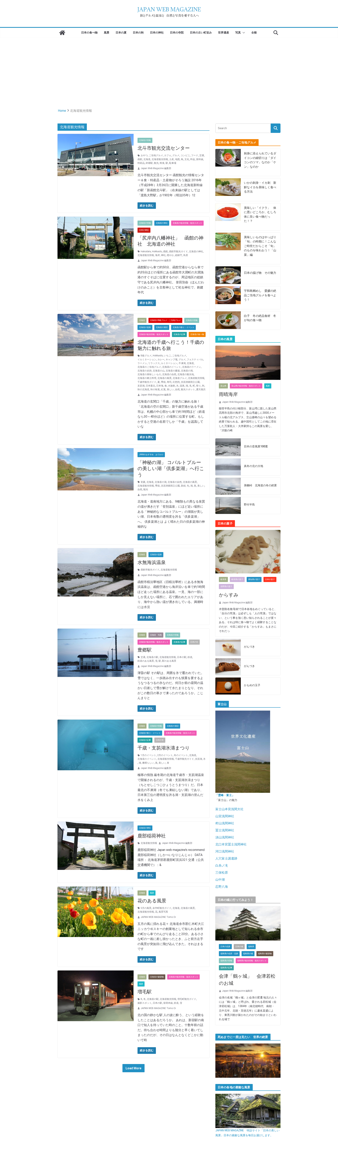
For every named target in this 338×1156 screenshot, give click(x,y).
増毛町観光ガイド (186, 999)
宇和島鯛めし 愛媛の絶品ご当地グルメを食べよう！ (260, 295)
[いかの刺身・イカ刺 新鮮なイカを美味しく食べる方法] (228, 189)
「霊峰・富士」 (225, 795)
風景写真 (163, 911)
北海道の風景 (164, 378)
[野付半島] (228, 505)
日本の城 (239, 946)
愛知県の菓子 (254, 579)
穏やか (170, 255)
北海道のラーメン (191, 367)
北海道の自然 (169, 374)
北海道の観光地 (185, 374)
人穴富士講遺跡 (226, 858)
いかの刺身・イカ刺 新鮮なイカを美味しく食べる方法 (260, 187)
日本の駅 (181, 657)
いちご (167, 355)
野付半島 (249, 504)
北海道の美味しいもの (149, 374)
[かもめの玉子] (228, 686)
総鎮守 (178, 255)
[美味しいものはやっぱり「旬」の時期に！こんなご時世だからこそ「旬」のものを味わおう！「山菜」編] (228, 248)
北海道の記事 (179, 334)
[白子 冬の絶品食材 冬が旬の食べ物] (228, 320)
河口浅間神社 (224, 851)
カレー (161, 359)
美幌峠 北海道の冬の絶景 (260, 485)
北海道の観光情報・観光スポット (187, 223)
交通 (201, 155)
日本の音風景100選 (256, 446)
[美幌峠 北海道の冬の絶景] (228, 486)
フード (194, 155)
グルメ (175, 155)
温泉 (182, 385)
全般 (254, 32)
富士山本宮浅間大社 (229, 809)
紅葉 (163, 389)
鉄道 (190, 657)
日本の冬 (194, 642)
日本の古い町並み (201, 32)
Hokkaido (157, 251)
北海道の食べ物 (197, 334)
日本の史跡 (225, 946)
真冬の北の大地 (253, 466)
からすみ (228, 595)
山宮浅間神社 (224, 816)
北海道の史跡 (145, 370)
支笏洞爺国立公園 (190, 382)
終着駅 (149, 163)
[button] (243, 33)
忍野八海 (221, 886)
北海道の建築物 (157, 977)
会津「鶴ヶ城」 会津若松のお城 (247, 979)
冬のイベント (181, 755)
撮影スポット (145, 1003)
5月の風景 (146, 908)
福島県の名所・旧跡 (229, 953)
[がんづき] (228, 647)
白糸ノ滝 (221, 865)
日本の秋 (138, 32)
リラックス (154, 363)
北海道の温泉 (145, 327)
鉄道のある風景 (146, 661)
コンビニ (185, 155)
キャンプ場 (171, 359)
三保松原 (221, 872)
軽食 (162, 163)
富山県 (223, 386)
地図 (177, 159)
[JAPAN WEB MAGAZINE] (62, 32)
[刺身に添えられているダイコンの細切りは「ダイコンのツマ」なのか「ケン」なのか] (228, 162)
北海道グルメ (180, 378)
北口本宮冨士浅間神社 (231, 844)
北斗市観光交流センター (164, 148)
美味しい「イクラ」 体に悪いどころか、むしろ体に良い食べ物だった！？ (260, 214)
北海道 (146, 159)
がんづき (249, 646)
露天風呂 (201, 389)
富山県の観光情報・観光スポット (246, 386)
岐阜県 (223, 579)
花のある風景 (152, 901)
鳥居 (185, 255)
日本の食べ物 (89, 32)
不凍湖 (182, 363)
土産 (171, 159)
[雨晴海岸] (247, 363)
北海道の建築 (173, 370)
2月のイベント (165, 755)
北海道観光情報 (160, 159)
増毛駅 (145, 992)
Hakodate (146, 251)
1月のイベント (148, 755)
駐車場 (172, 163)
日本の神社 (157, 32)
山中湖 (220, 879)
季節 (163, 382)
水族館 (171, 385)
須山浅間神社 (224, 837)
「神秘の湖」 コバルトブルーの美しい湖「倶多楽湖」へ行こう (171, 468)
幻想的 (176, 382)
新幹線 (199, 159)
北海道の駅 (152, 657)
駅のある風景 (169, 661)
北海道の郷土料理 (147, 378)
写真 (238, 32)
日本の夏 (121, 32)
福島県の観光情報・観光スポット (252, 961)
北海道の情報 (145, 140)
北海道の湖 (187, 370)
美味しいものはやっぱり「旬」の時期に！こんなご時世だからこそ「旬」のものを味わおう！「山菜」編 (260, 246)
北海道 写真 (156, 635)
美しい (170, 389)
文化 (186, 159)
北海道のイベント (171, 367)
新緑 (183, 485)
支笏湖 (141, 385)
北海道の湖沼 (162, 327)
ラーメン (142, 363)
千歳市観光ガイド (147, 382)
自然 (177, 389)
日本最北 (150, 385)
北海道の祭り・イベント (183, 327)
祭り (198, 385)
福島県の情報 (226, 961)
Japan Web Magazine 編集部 (156, 168)
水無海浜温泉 (152, 562)
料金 (192, 159)
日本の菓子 (270, 579)
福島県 (251, 946)
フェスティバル (195, 359)
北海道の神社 (162, 223)
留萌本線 (168, 1003)
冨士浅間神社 (224, 830)
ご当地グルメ (156, 155)
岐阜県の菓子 (237, 579)
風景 (106, 32)
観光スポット (188, 389)
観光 (156, 163)
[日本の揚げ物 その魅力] (228, 275)
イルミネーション (147, 359)
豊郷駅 (145, 650)
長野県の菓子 (226, 586)
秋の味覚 (155, 389)
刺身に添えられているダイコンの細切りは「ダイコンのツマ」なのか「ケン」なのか (260, 160)
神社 (163, 255)
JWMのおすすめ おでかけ (151, 454)
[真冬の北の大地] (228, 467)
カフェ (167, 155)
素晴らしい (148, 762)
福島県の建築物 (265, 953)
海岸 (157, 255)
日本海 (159, 385)
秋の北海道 (143, 389)
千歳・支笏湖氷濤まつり (164, 748)
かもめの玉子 (252, 685)
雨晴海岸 (228, 394)
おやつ (144, 155)
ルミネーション (169, 363)
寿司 (169, 382)
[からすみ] (247, 551)
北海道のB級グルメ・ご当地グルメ (165, 320)
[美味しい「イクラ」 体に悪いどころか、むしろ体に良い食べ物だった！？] (228, 216)
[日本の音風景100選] (228, 447)
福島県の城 (248, 953)
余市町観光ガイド (162, 908)
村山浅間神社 (224, 823)
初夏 (143, 482)
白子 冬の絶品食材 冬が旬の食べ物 (260, 318)
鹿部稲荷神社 (152, 836)
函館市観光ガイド (178, 251)
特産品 (141, 163)
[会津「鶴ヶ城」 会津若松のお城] (247, 923)
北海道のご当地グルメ (149, 367)
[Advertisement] (169, 67)
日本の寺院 (177, 32)
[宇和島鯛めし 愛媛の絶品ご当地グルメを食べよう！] (228, 297)
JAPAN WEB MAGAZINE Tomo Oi (158, 917)
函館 (140, 159)
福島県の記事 (226, 968)
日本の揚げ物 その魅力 (260, 273)
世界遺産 (223, 32)
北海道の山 (159, 370)
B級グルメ (146, 355)
